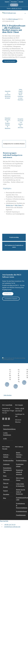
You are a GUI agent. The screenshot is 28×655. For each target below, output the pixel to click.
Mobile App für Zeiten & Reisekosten (20, 492)
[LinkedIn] (6, 419)
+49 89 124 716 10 (16, 8)
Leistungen (6, 464)
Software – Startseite (6, 456)
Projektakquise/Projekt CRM (20, 499)
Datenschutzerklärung (7, 429)
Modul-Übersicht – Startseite (19, 455)
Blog (4, 498)
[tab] (14, 143)
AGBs (5, 438)
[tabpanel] (14, 191)
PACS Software (13, 19)
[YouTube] (3, 419)
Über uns (5, 483)
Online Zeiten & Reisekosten (20, 485)
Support (5, 490)
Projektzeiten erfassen (19, 465)
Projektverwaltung (20, 460)
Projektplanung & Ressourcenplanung (20, 505)
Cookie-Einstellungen (7, 434)
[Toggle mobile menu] (25, 12)
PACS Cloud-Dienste (20, 479)
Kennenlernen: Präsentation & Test (7, 470)
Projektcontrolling (7, 460)
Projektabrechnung (20, 511)
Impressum (6, 425)
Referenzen (6, 479)
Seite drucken (7, 395)
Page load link (4, 521)
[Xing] (9, 419)
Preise (4, 476)
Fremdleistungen (20, 515)
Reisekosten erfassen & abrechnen (19, 472)
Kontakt (5, 487)
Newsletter (6, 494)
